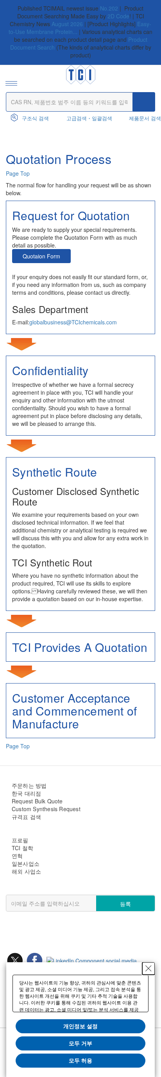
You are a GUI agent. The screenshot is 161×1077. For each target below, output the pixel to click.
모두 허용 (80, 1060)
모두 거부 (80, 1043)
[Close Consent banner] (148, 968)
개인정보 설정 (80, 1026)
